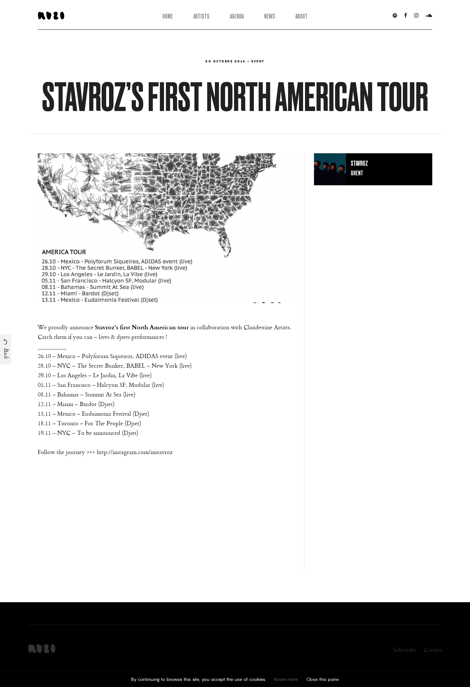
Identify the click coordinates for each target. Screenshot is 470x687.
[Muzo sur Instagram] (416, 15)
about (301, 16)
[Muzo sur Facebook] (405, 15)
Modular (139, 384)
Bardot (88, 403)
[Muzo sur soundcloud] (429, 15)
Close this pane (322, 679)
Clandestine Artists (267, 327)
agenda (237, 16)
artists (201, 16)
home (167, 16)
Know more (286, 679)
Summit (94, 394)
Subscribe (404, 649)
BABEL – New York (152, 365)
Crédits (433, 649)
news (269, 16)
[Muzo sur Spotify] (395, 15)
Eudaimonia (96, 413)
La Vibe (128, 375)
